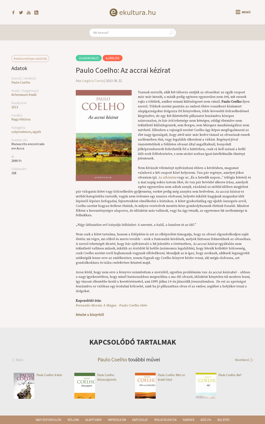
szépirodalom (21, 132)
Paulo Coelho (20, 82)
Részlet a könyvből (90, 315)
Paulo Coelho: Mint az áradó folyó (171, 377)
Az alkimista (167, 177)
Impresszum (117, 420)
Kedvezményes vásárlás (30, 58)
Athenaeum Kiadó (24, 94)
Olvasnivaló (89, 58)
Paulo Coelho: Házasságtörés (107, 377)
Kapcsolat (140, 420)
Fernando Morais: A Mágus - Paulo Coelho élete (111, 305)
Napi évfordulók (48, 420)
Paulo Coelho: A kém (49, 375)
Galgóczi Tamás (93, 80)
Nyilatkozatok (165, 420)
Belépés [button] (223, 420)
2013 (14, 107)
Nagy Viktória (20, 119)
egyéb (37, 132)
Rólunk (73, 420)
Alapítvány (93, 420)
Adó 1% (206, 420)
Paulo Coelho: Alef (230, 375)
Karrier (188, 420)
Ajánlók (112, 58)
